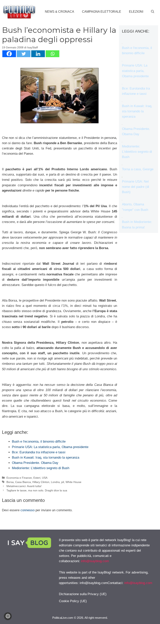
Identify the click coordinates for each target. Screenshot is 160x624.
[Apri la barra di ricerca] (152, 12)
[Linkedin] (38, 53)
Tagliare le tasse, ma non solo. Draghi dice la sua (36, 490)
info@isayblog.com (95, 561)
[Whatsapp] (52, 53)
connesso (27, 510)
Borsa (10, 482)
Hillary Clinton (40, 482)
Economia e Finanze (19, 477)
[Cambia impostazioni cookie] (8, 616)
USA (44, 477)
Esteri (36, 477)
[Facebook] (9, 53)
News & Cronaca (59, 11)
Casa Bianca (23, 482)
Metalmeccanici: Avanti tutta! (24, 486)
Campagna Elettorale (101, 11)
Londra (55, 482)
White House (73, 482)
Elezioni (136, 11)
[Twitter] (23, 53)
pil (62, 482)
